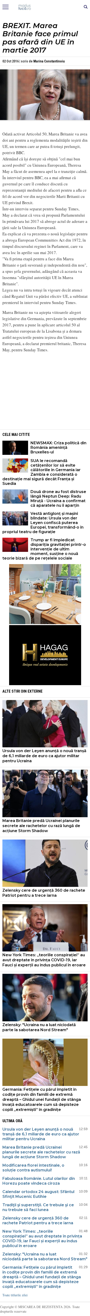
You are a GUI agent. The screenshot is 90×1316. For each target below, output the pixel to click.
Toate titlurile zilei (15, 1295)
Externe (35, 691)
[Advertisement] (45, 390)
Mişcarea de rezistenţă (45, 7)
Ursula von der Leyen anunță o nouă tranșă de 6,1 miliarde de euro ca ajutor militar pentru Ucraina (44, 756)
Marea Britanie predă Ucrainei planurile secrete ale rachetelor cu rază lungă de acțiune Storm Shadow (41, 825)
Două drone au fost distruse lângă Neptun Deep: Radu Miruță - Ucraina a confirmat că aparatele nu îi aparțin (58, 498)
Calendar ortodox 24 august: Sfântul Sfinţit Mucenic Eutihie (38, 1194)
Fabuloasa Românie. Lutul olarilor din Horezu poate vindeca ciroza (38, 1181)
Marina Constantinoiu (49, 61)
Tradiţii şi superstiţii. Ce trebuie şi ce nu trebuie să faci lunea (38, 1207)
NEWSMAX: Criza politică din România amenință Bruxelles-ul (58, 447)
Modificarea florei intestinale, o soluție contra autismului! (33, 1167)
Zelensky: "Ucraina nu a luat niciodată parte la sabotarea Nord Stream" (39, 1027)
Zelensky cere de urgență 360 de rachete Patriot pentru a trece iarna (43, 893)
